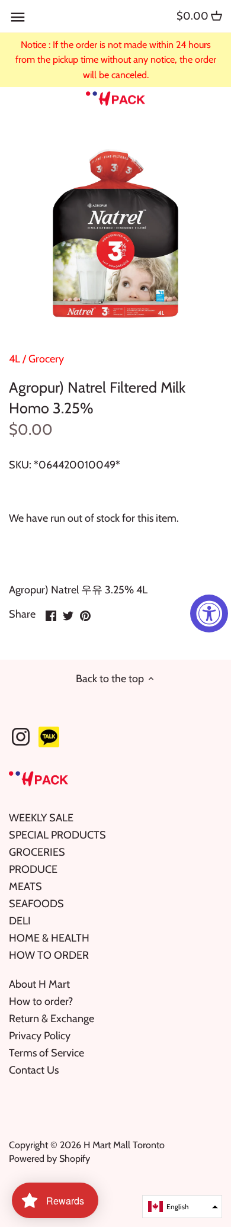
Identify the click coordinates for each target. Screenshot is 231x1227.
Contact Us (34, 1070)
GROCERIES (37, 852)
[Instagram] (21, 737)
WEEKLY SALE (41, 817)
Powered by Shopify (49, 1158)
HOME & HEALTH (49, 938)
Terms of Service (46, 1052)
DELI (20, 920)
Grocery (46, 358)
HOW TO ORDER (49, 955)
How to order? (41, 1001)
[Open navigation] (18, 17)
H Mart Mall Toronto (124, 1145)
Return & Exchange (51, 1018)
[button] (182, 1206)
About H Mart (39, 984)
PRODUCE (33, 869)
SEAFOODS (36, 903)
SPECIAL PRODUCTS (57, 834)
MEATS (25, 886)
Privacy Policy (39, 1035)
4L (14, 358)
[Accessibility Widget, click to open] (209, 613)
